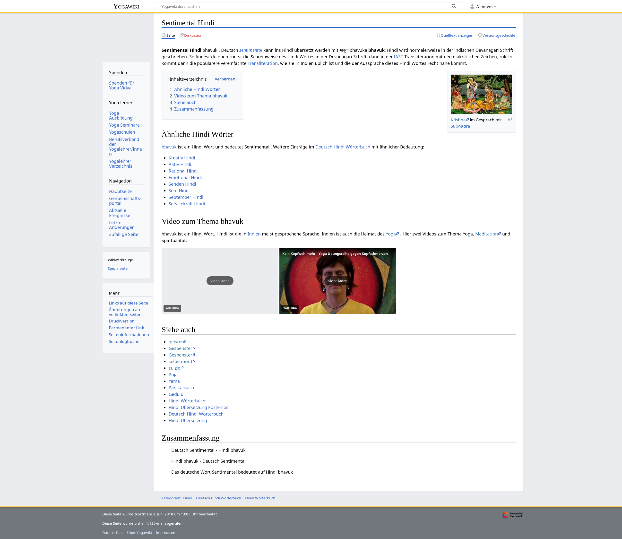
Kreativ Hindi (182, 158)
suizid (175, 368)
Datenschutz (112, 532)
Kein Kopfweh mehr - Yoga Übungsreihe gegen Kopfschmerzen (335, 253)
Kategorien (170, 498)
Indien (254, 234)
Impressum (165, 532)
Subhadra (460, 126)
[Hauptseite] (126, 36)
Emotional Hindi (185, 177)
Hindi (187, 498)
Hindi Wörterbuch (187, 401)
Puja (173, 374)
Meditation (486, 234)
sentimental (250, 50)
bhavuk (169, 147)
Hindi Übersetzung (188, 420)
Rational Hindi (183, 171)
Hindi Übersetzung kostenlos (198, 407)
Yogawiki (126, 6)
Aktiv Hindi (180, 164)
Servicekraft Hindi (187, 204)
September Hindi (186, 197)
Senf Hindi (179, 190)
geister (176, 342)
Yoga (391, 234)
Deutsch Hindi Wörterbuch (342, 147)
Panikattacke (182, 388)
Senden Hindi (182, 184)
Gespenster (180, 348)
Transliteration (263, 63)
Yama (174, 381)
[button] (220, 281)
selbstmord (180, 361)
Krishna (458, 119)
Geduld (176, 394)
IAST (398, 57)
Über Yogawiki (139, 532)
